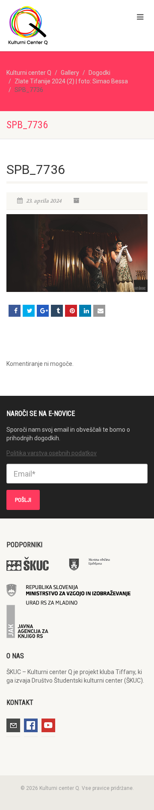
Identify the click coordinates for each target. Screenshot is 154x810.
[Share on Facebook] (15, 311)
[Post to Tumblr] (57, 311)
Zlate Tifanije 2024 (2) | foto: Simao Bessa (71, 81)
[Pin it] (71, 311)
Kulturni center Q (28, 72)
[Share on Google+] (43, 311)
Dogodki (99, 72)
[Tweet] (29, 311)
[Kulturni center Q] (51, 24)
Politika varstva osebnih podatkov (51, 453)
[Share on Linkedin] (85, 311)
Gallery (70, 72)
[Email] (99, 311)
